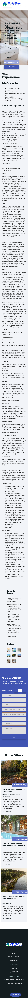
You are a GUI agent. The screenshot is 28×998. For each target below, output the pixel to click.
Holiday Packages (14, 956)
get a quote (11, 66)
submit (14, 737)
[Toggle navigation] (24, 5)
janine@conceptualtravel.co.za (14, 979)
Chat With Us (15, 994)
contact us (14, 960)
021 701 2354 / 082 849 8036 (14, 983)
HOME (14, 953)
